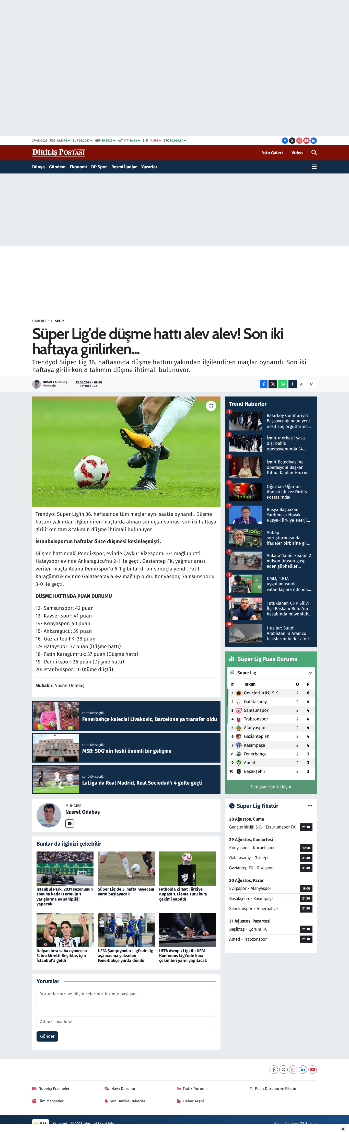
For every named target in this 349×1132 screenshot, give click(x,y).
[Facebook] (274, 1069)
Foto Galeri (272, 153)
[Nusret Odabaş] (49, 815)
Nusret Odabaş (82, 812)
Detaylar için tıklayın (271, 787)
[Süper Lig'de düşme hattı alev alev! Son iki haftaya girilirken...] (126, 451)
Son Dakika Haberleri (128, 1101)
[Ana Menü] (314, 167)
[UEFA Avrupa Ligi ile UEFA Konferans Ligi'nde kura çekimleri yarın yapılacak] (187, 929)
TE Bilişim (308, 1123)
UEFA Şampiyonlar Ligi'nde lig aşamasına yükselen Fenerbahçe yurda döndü (125, 955)
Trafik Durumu (195, 1088)
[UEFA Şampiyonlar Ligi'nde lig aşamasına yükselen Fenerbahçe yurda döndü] (126, 929)
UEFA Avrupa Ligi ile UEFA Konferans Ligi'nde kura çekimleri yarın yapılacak (183, 955)
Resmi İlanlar (124, 167)
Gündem (57, 167)
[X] (283, 1069)
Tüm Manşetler (51, 1101)
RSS (42, 1123)
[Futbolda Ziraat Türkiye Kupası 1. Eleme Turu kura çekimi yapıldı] (187, 868)
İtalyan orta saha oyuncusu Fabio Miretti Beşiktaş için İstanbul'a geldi (62, 955)
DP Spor (99, 167)
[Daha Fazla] (292, 384)
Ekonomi (78, 167)
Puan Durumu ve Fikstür (276, 1088)
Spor (59, 321)
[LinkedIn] (303, 1069)
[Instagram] (293, 1069)
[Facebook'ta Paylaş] (263, 384)
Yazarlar (149, 167)
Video (297, 153)
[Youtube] (312, 1069)
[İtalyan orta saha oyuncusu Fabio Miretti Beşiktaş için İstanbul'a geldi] (65, 929)
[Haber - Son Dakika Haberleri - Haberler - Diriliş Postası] (59, 152)
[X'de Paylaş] (273, 384)
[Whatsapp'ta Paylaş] (282, 384)
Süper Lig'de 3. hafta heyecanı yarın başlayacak (126, 891)
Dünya (38, 167)
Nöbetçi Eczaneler (54, 1088)
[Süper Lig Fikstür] (310, 806)
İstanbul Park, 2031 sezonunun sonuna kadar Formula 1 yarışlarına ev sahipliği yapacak (65, 896)
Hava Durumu (123, 1088)
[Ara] (314, 153)
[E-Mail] (69, 823)
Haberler (40, 321)
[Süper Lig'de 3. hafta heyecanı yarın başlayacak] (126, 868)
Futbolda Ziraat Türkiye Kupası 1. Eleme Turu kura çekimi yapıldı (183, 894)
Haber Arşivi (193, 1101)
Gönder (47, 1036)
